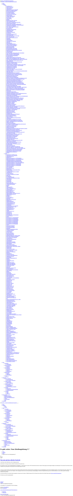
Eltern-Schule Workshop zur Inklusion (12, 236)
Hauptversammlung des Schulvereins (12, 269)
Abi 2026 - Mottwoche (10, 16)
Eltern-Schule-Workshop (10, 358)
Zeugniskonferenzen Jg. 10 (10, 203)
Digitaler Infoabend (9, 31)
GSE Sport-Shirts (9, 18)
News (5, 5)
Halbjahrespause (9, 247)
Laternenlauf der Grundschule (11, 295)
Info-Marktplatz (8, 176)
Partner (7, 376)
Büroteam (7, 366)
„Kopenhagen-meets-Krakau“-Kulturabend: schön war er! (15, 132)
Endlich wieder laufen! (10, 122)
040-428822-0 (6, 487)
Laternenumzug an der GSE (10, 68)
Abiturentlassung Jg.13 (10, 209)
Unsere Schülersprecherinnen (11, 43)
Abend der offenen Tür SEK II (11, 313)
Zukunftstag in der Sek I (10, 254)
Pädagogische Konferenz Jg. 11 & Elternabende (13, 158)
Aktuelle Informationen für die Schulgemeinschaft (14, 61)
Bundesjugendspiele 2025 (10, 47)
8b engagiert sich (9, 28)
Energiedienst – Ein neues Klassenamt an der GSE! (14, 140)
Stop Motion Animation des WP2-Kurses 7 (13, 114)
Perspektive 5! (8, 357)
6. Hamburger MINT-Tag (10, 139)
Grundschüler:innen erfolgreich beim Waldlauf (13, 86)
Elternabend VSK (9, 280)
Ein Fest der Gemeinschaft (10, 13)
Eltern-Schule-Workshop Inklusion (11, 328)
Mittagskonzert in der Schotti (10, 112)
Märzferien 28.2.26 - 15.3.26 (10, 317)
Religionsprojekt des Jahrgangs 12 (11, 151)
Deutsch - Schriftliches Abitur (11, 331)
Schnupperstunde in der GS (10, 337)
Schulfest (7, 210)
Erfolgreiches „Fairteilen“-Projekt (11, 62)
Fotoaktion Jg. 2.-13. (9, 293)
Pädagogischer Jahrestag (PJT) (11, 199)
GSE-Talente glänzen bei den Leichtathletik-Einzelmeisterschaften (16, 70)
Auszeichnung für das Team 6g (11, 91)
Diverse (5, 375)
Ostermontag (8, 259)
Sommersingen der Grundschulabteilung (12, 277)
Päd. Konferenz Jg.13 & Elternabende (12, 220)
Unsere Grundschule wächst (10, 21)
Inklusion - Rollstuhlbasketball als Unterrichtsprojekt (14, 121)
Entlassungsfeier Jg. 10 (10, 275)
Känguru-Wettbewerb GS (10, 190)
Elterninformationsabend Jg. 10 (11, 183)
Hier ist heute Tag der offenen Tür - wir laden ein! (14, 133)
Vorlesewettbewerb (9, 302)
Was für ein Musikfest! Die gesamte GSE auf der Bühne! (15, 52)
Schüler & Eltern (7, 372)
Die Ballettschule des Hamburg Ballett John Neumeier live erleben (16, 128)
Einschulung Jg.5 (9, 212)
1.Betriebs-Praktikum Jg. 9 (10, 348)
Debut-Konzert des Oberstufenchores (12, 138)
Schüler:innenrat (8, 420)
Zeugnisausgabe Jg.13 (9, 191)
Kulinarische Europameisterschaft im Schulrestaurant (14, 80)
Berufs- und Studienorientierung (9, 397)
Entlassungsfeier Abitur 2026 (10, 340)
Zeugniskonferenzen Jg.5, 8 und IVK (12, 205)
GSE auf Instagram (9, 40)
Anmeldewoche (8, 248)
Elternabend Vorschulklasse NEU (11, 347)
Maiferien (7, 271)
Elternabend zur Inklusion (10, 226)
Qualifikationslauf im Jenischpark (11, 67)
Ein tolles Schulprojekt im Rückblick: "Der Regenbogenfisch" (16, 107)
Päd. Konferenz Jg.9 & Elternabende (12, 218)
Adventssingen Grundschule (10, 241)
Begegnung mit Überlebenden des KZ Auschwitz (14, 50)
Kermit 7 (7, 216)
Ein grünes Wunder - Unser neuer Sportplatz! (13, 143)
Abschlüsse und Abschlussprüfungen (12, 389)
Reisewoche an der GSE (10, 36)
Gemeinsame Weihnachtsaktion (11, 29)
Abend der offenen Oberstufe (11, 23)
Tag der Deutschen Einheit (10, 227)
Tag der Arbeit (8, 266)
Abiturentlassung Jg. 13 (10, 156)
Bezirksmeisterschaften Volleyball (11, 20)
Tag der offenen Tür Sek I (10, 244)
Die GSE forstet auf (9, 56)
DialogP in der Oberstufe (10, 127)
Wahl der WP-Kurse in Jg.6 (10, 202)
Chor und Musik (7, 399)
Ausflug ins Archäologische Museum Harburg (13, 117)
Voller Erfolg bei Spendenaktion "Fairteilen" (13, 100)
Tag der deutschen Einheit (10, 290)
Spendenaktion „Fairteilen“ (10, 102)
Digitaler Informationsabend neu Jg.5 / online (13, 299)
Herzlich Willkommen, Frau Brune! (11, 106)
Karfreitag (8, 319)
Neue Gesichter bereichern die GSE (12, 37)
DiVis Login (6, 494)
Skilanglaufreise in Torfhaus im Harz (12, 135)
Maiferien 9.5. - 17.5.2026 (10, 334)
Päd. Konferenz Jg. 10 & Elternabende (12, 217)
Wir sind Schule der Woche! (10, 105)
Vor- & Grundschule (7, 378)
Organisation (6, 363)
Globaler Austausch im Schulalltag (11, 44)
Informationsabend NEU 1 (10, 300)
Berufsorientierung (9, 369)
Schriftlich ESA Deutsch (10, 260)
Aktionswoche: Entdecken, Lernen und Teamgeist (14, 69)
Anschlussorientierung (9, 390)
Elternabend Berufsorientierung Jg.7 (12, 332)
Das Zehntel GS (8, 196)
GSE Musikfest (8, 118)
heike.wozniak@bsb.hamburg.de (56, 473)
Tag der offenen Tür (9, 308)
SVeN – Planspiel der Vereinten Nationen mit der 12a (14, 60)
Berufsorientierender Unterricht (11, 386)
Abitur (7, 438)
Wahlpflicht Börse (9, 323)
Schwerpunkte (4, 394)
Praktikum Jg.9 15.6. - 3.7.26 (10, 338)
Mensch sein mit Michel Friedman (11, 10)
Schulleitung (8, 411)
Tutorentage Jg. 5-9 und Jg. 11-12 (11, 154)
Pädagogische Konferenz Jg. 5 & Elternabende (13, 163)
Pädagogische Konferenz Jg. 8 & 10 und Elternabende (14, 159)
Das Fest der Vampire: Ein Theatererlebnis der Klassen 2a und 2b (16, 78)
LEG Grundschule (9, 167)
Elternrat (7, 373)
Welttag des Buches (9, 116)
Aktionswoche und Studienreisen (11, 142)
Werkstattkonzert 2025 (9, 30)
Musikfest (7, 19)
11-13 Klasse (6, 391)
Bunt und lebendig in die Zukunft (11, 48)
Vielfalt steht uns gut (9, 51)
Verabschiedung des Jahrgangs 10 (11, 76)
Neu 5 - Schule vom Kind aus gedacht (12, 26)
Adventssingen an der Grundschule (11, 63)
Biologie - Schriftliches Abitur (11, 327)
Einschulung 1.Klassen (10, 283)
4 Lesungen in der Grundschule (11, 45)
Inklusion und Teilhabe (8, 396)
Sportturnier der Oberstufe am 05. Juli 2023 (13, 108)
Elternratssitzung (9, 253)
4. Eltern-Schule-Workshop (10, 184)
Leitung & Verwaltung (7, 365)
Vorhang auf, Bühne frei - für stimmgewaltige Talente (14, 147)
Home (3, 3)
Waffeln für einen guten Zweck (11, 126)
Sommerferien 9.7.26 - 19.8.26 (11, 344)
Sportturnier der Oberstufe (10, 111)
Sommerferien (8, 278)
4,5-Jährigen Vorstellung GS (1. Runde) (12, 171)
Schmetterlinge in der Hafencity (11, 104)
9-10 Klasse (6, 387)
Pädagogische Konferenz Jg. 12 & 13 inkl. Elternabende (15, 162)
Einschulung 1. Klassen (10, 349)
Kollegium (8, 368)
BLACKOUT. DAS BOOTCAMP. (12, 124)
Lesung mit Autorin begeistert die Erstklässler (13, 79)
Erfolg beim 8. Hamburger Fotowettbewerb (13, 146)
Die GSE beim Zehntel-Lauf (10, 11)
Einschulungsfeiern (9, 144)
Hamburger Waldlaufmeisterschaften (12, 229)
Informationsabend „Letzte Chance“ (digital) (13, 246)
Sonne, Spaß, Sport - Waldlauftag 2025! (12, 53)
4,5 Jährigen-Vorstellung (10, 230)
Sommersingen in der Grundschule (11, 155)
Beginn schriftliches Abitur (10, 192)
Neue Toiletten (8, 17)
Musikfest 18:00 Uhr (9, 318)
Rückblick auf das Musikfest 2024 (11, 85)
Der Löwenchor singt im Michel (11, 115)
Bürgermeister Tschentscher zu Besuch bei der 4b (14, 130)
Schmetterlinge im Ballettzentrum (11, 101)
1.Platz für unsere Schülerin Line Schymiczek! (13, 57)
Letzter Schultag (8, 343)
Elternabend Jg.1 (9, 281)
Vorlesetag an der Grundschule (11, 297)
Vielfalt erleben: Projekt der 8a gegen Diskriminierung (14, 82)
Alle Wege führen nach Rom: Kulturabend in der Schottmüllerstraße (17, 96)
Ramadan (7, 185)
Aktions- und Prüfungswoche (11, 188)
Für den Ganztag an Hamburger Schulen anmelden (14, 149)
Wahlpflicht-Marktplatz (10, 201)
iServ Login (2, 494)
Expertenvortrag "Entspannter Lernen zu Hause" (14, 314)
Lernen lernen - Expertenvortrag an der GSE (13, 22)
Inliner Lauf (8, 175)
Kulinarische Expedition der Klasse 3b (12, 92)
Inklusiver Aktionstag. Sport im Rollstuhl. (12, 54)
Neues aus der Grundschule (10, 145)
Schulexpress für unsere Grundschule (12, 9)
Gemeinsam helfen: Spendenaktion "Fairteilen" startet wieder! (16, 64)
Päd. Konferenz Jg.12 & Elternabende (12, 219)
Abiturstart (8, 261)
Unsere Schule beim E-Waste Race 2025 (12, 35)
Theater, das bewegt (9, 7)
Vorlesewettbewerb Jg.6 (10, 234)
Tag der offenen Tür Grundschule (11, 237)
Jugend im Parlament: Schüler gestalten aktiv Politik (14, 99)
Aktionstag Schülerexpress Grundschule (12, 353)
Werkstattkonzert (9, 178)
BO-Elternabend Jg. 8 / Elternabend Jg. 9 (12, 352)
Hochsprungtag (8, 180)
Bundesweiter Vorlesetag (10, 233)
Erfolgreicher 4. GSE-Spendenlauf (11, 109)
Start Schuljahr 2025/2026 (10, 279)
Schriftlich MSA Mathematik (10, 264)
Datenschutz (4, 492)
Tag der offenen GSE (9, 27)
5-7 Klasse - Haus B (7, 381)
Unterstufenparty (9, 8)
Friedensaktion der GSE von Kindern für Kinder (14, 150)
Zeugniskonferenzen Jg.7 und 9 (11, 206)
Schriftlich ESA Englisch (10, 265)
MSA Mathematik (9, 322)
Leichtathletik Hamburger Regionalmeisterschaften (14, 161)
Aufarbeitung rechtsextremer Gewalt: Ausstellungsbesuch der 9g (16, 93)
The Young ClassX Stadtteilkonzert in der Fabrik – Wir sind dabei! (16, 59)
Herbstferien (8, 228)
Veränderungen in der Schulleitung (11, 95)
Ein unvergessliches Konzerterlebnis (12, 55)
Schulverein (8, 374)
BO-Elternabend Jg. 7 (9, 268)
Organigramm (8, 364)
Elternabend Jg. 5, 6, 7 (9, 354)
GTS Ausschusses (9, 170)
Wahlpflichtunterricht (9, 384)
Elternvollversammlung (10, 166)
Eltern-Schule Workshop (10, 296)
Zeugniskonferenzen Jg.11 (10, 208)
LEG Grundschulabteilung (10, 225)
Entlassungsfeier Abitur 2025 (10, 274)
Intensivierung (8, 388)
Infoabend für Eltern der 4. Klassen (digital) (13, 235)
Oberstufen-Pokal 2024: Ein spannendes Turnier (13, 73)
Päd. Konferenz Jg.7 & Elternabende (12, 221)
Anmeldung (8, 393)
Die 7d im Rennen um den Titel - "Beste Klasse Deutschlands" (16, 84)
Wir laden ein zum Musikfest (10, 123)
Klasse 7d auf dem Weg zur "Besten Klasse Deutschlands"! (15, 88)
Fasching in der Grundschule (10, 251)
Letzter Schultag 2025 (9, 306)
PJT (7, 298)
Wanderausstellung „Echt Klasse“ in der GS (13, 193)
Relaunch (7, 152)
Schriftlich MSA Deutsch (10, 262)
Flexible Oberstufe (9, 15)
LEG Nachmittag (9, 291)
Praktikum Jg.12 (8, 200)
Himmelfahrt (8, 198)
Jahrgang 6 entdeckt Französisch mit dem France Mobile (15, 83)
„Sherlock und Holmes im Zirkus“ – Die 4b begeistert (14, 65)
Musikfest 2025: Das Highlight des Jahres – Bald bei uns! (15, 58)
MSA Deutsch (8, 325)
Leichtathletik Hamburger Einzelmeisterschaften (13, 160)
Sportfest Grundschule (9, 197)
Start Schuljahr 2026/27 (10, 345)
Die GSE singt (8, 33)
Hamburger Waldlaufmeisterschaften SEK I (13, 169)
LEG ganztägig (8, 292)
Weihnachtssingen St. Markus (11, 242)
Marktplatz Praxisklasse (10, 309)
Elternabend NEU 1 (9, 346)
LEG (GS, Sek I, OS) (9, 182)
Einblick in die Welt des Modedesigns (12, 77)
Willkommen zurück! (9, 71)
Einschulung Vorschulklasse (10, 350)
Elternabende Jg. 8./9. (9, 287)
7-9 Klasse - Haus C (7, 429)
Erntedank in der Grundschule (11, 141)
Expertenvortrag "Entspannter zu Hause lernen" (13, 24)
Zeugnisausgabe (8, 181)
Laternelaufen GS (9, 172)
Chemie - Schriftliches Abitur (10, 329)
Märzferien (8, 252)
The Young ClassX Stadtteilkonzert (11, 255)
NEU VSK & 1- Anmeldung (10, 380)
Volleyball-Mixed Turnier (10, 316)
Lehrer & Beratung (7, 367)
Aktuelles (3, 4)
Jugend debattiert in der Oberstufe (11, 136)
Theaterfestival (8, 39)
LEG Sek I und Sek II (9, 173)
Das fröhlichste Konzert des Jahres (11, 49)
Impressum (4, 491)
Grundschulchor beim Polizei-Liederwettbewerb (13, 81)
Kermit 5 (7, 224)
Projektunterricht (9, 385)
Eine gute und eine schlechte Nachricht (10, 460)
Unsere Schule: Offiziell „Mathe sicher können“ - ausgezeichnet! (16, 87)
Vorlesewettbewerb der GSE (10, 137)
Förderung (8, 370)
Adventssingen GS (9, 238)
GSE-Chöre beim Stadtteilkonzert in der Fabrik (13, 119)
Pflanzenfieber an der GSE (10, 110)
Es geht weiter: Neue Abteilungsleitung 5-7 (13, 131)
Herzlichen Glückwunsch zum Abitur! (12, 75)
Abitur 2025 (8, 42)
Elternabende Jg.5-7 (9, 288)
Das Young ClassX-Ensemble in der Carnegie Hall (14, 120)
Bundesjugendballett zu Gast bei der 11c (12, 134)
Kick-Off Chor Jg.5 (9, 215)
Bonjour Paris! (8, 90)
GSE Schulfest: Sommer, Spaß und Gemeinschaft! (14, 74)
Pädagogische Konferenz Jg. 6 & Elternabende (13, 164)
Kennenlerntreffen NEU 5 (10, 339)
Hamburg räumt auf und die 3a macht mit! (13, 129)
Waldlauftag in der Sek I (10, 256)
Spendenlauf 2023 (9, 113)
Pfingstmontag (8, 272)
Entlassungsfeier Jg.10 (9, 207)
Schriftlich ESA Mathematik (10, 263)
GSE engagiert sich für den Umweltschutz (13, 72)
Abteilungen (4, 377)
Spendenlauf (8, 38)
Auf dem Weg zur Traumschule (11, 14)
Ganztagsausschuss (9, 189)
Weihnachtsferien (9, 243)
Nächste (1, 482)
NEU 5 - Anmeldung (9, 383)
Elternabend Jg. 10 (9, 351)
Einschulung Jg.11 (9, 6)
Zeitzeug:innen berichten (10, 46)
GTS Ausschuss (8, 179)
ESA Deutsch (8, 324)
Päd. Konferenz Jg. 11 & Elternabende (12, 214)
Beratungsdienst (8, 371)
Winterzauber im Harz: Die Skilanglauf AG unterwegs (14, 98)
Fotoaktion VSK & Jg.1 (10, 286)
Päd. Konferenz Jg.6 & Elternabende (12, 223)
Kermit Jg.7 (8, 355)
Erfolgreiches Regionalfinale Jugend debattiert (13, 94)
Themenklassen (8, 382)
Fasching (7, 315)
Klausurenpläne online (9, 34)
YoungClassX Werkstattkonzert (11, 239)
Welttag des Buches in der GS (11, 194)
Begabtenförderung (7, 395)
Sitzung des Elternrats (9, 250)
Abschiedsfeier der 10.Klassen (11, 41)
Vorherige (1, 481)
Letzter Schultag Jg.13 (9, 187)
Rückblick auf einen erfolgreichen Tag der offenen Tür (14, 97)
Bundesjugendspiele (9, 326)
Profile (7, 392)
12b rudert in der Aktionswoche (11, 125)
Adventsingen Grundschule (10, 32)
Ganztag (5, 398)
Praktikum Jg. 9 (8, 157)
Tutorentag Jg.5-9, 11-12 (10, 211)
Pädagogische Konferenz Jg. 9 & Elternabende (13, 165)
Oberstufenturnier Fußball (10, 342)
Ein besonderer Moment (10, 12)
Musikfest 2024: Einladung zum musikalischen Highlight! (15, 89)
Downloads (4, 401)
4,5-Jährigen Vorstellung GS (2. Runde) (12, 174)
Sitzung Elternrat (9, 270)
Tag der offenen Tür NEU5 (10, 361)
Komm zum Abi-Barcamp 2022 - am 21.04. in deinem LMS (15, 148)
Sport (5, 400)
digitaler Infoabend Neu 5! (10, 359)
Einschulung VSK (9, 284)
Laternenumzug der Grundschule (11, 66)
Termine (5, 153)
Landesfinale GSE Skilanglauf (11, 25)
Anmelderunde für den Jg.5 (10, 311)
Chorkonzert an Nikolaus (10, 103)
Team (3, 362)
